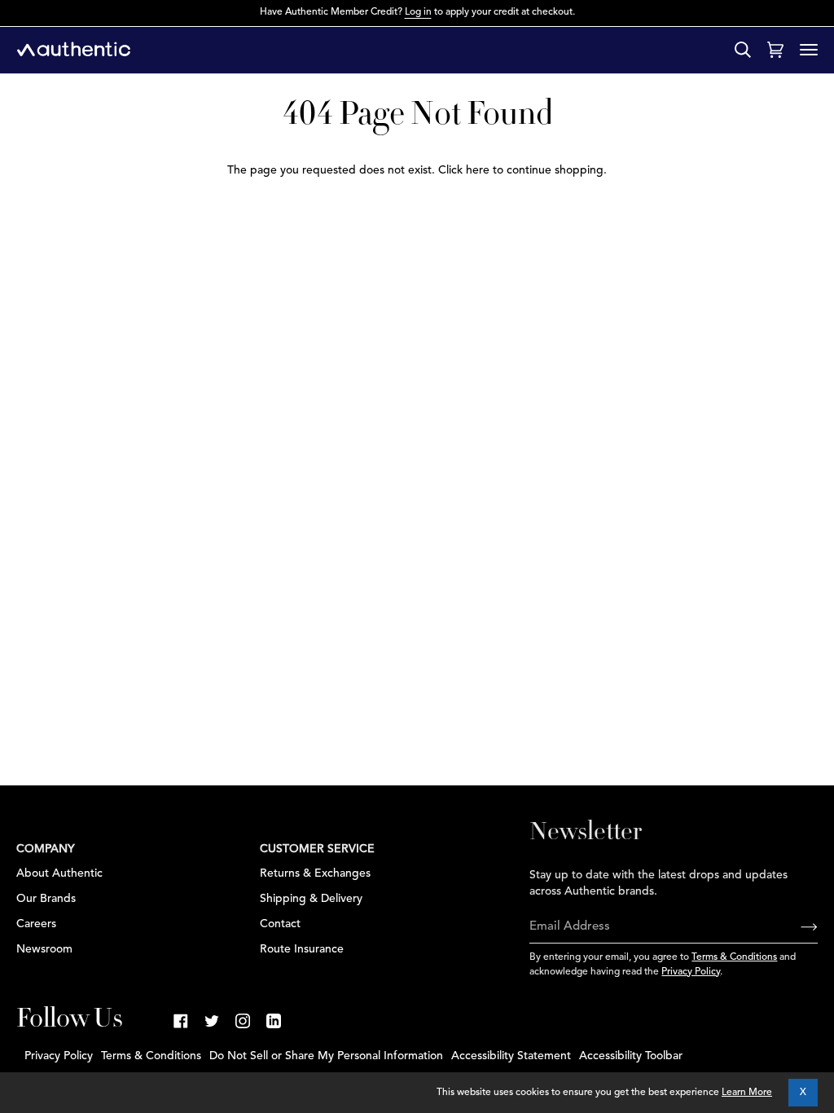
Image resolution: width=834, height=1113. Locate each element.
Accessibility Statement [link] (511, 1056)
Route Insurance (302, 949)
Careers (36, 924)
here (477, 170)
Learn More (747, 1093)
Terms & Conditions (734, 957)
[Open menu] (809, 49)
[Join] (796, 927)
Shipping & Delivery (311, 898)
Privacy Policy (690, 972)
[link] (180, 1021)
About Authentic (59, 873)
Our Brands (46, 898)
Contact (280, 924)
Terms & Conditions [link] (151, 1056)
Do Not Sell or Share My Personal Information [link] (326, 1056)
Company (45, 849)
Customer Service (317, 849)
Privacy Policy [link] (58, 1056)
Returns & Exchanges (315, 873)
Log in (418, 12)
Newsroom (44, 949)
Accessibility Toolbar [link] (631, 1056)
